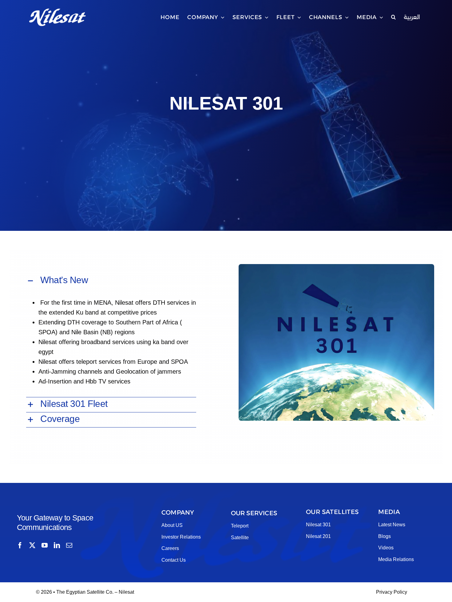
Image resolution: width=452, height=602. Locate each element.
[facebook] (20, 545)
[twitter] (32, 545)
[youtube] (45, 545)
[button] (393, 17)
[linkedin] (57, 545)
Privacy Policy (391, 592)
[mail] (69, 545)
